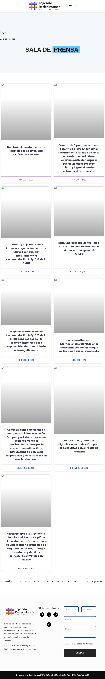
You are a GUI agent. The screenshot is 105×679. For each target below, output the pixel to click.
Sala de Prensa (7, 39)
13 (75, 581)
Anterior (7, 581)
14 (80, 581)
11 (63, 581)
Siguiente (96, 581)
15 (86, 581)
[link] (20, 611)
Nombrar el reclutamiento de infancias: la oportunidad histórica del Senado (26, 150)
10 (57, 581)
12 (69, 581)
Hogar (3, 32)
